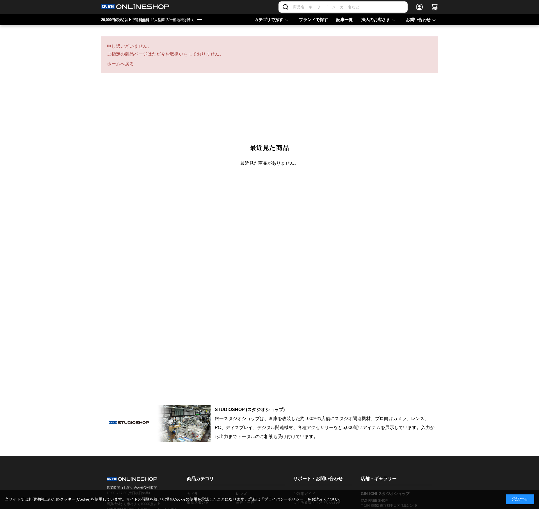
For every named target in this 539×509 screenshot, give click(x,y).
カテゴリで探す (268, 19)
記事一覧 (344, 19)
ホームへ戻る (120, 63)
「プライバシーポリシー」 (283, 499)
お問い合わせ (418, 19)
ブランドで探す (313, 19)
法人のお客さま (375, 19)
